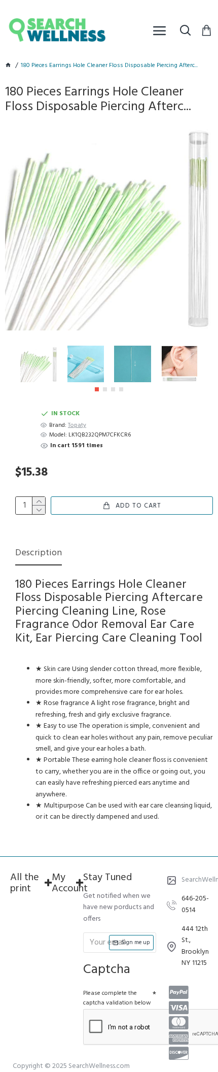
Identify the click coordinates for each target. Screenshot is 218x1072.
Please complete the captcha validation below (117, 998)
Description (38, 554)
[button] (97, 389)
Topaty (77, 425)
